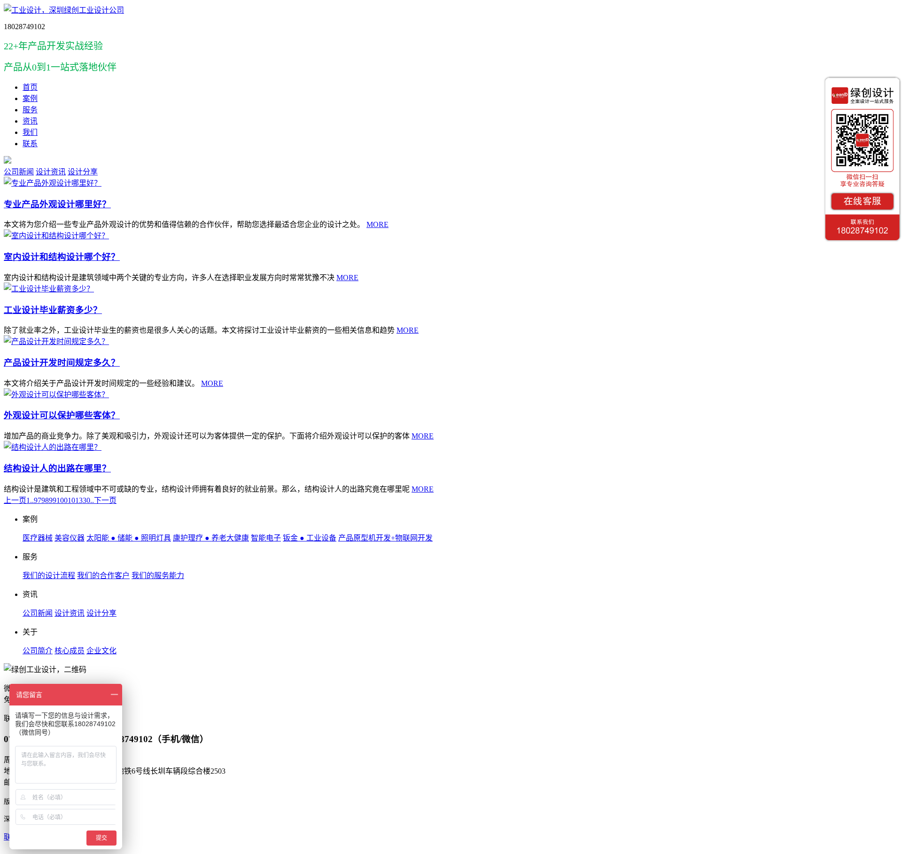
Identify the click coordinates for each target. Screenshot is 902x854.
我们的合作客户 (103, 576)
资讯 (30, 121)
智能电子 (266, 538)
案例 (30, 98)
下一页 (105, 500)
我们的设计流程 (49, 576)
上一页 (15, 500)
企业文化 (101, 651)
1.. (30, 500)
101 (73, 500)
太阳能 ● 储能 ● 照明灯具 (128, 538)
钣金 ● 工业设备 (309, 538)
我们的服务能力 (158, 576)
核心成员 (69, 651)
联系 (30, 144)
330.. (86, 500)
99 (52, 500)
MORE (377, 224)
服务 (30, 110)
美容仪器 (69, 538)
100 (62, 500)
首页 (30, 87)
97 (37, 500)
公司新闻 (19, 172)
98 (45, 500)
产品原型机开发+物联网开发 (385, 538)
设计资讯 (51, 172)
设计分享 (83, 172)
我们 (30, 132)
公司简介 (38, 651)
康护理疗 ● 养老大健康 (211, 538)
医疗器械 (38, 538)
